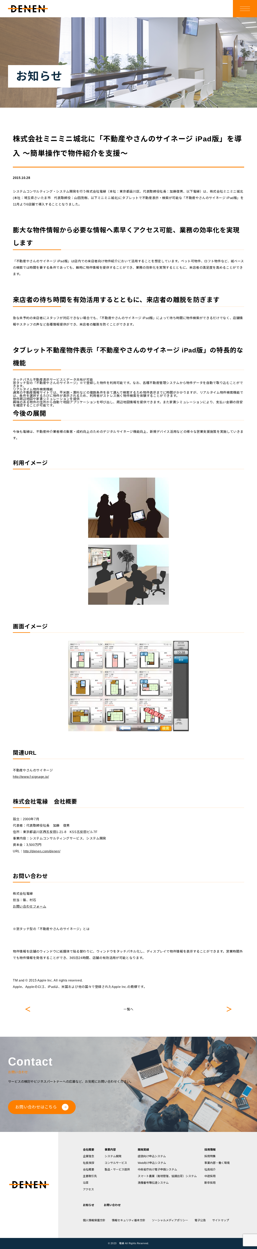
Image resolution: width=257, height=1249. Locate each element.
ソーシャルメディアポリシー (170, 1220)
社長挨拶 (88, 1162)
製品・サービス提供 (117, 1169)
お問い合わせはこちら (36, 1107)
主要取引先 (90, 1176)
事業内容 (110, 1149)
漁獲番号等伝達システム (153, 1182)
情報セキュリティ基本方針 (128, 1220)
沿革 (86, 1182)
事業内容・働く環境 (217, 1162)
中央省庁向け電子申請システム (157, 1169)
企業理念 (88, 1156)
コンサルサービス (116, 1162)
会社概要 (88, 1149)
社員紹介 (210, 1169)
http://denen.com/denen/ (41, 851)
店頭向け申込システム (152, 1156)
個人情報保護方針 (94, 1220)
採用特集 (210, 1156)
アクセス (88, 1189)
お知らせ (88, 1205)
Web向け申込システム (152, 1162)
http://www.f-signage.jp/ (31, 776)
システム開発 (113, 1156)
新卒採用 (210, 1182)
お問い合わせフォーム (29, 906)
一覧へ (128, 1009)
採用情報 (210, 1149)
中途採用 (210, 1176)
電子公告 (200, 1220)
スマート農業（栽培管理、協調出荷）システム (167, 1176)
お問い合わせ (112, 1205)
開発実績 (143, 1149)
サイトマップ (220, 1220)
